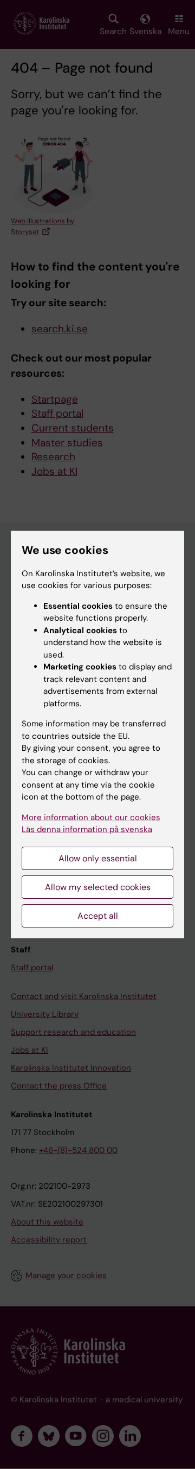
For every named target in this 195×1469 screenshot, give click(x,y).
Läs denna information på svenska (87, 829)
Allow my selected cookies (98, 887)
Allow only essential (97, 858)
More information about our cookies (91, 817)
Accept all (97, 916)
